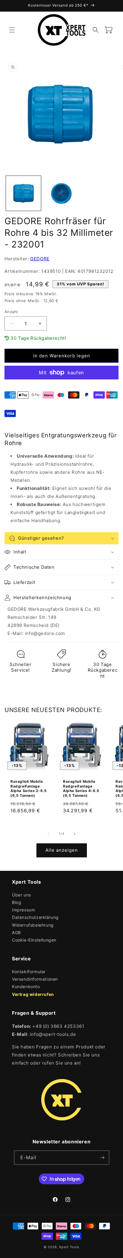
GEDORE (40, 259)
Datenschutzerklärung (35, 917)
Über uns (21, 894)
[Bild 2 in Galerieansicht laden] (61, 193)
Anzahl (11, 311)
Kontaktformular (29, 971)
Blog (16, 902)
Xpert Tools (69, 1247)
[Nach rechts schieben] (74, 833)
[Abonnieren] (102, 1158)
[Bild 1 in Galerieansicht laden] (23, 193)
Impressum (23, 909)
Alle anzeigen (61, 850)
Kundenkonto (26, 986)
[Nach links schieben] (48, 833)
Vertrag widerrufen (33, 994)
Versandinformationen (35, 979)
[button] (12, 29)
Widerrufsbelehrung (33, 925)
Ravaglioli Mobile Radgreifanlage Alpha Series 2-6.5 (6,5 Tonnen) (28, 788)
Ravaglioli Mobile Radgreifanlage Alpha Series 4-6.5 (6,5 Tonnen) (81, 788)
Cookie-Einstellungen (34, 939)
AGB (16, 932)
